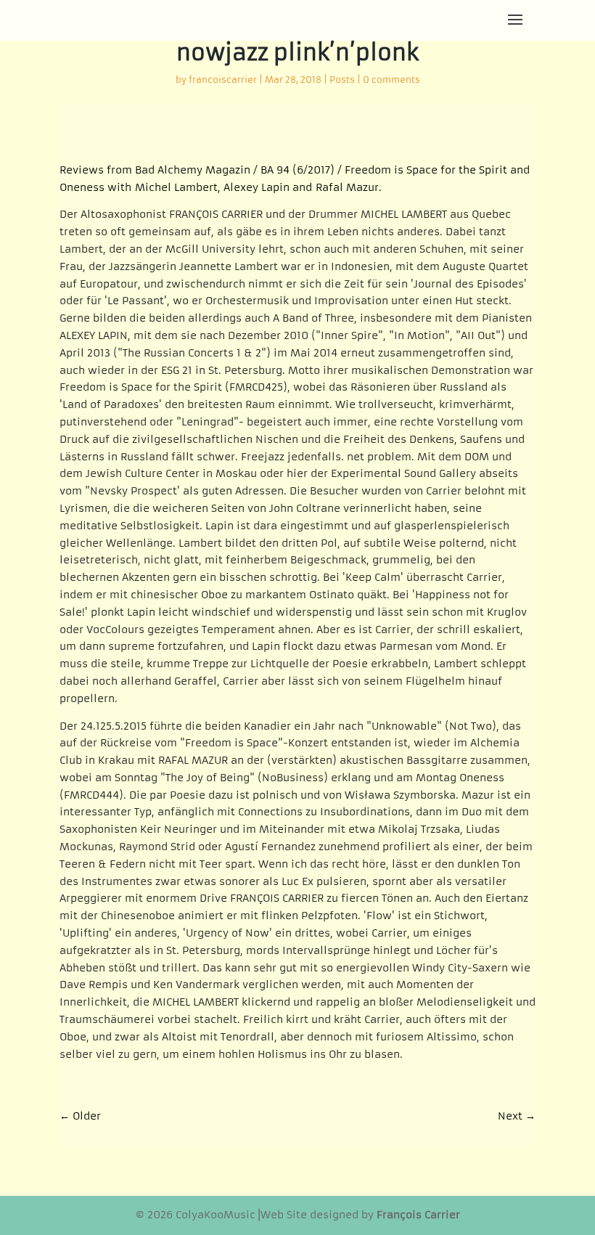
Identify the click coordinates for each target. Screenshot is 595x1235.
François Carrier (418, 1214)
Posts (342, 79)
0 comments (391, 79)
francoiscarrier (223, 79)
